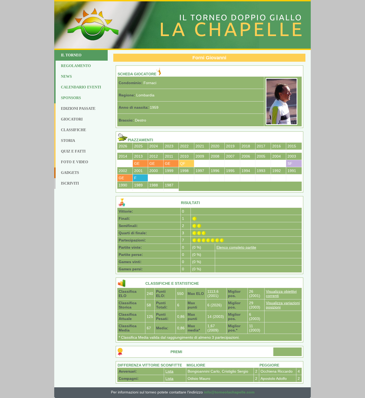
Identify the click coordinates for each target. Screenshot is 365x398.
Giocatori (72, 119)
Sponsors (71, 98)
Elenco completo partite (236, 247)
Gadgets (70, 173)
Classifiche (73, 130)
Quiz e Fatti (73, 151)
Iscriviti (70, 183)
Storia (68, 141)
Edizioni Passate (78, 109)
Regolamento (76, 66)
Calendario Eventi (81, 87)
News (66, 77)
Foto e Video (74, 162)
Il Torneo (71, 55)
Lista (169, 371)
